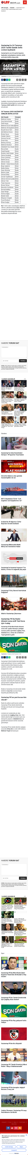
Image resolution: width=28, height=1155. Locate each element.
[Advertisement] (14, 28)
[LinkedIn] (7, 80)
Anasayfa (5, 7)
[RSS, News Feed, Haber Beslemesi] (20, 1128)
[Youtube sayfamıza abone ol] (12, 1128)
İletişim (15, 1122)
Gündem (12, 7)
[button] (20, 80)
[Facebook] (2, 80)
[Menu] (24, 2)
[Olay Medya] (10, 2)
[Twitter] (5, 80)
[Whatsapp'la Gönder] (9, 80)
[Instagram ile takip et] (16, 1128)
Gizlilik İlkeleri (22, 1122)
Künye (9, 1122)
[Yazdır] (17, 80)
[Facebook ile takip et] (8, 1128)
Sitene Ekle (14, 1124)
